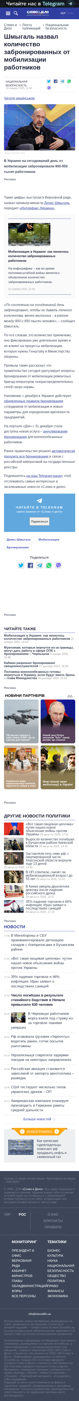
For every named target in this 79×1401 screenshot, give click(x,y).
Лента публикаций (31, 26)
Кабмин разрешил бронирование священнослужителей (36, 664)
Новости (14, 926)
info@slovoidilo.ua (39, 1314)
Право (52, 1286)
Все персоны (24, 1296)
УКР (63, 13)
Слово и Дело (10, 26)
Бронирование (18, 547)
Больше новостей (37, 1119)
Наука (52, 1260)
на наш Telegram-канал (44, 476)
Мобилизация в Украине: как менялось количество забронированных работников (38, 256)
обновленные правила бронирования (33, 401)
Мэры (17, 1291)
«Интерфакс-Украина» (37, 208)
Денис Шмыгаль (57, 203)
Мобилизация (49, 539)
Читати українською (19, 98)
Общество (56, 1276)
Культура (55, 1255)
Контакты (53, 1221)
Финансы (55, 1291)
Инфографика (39, 1132)
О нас (53, 1214)
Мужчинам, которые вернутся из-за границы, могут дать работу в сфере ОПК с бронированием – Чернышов (39, 652)
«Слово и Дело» (32, 1189)
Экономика (57, 1296)
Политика (56, 1281)
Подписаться (39, 521)
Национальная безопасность (57, 26)
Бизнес (53, 1250)
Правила (53, 1227)
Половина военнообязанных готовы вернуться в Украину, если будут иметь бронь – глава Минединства (39, 675)
